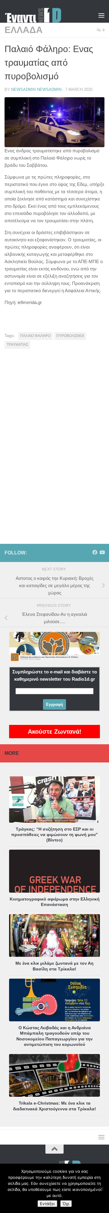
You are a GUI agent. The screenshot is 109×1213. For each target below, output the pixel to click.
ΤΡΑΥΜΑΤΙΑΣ (17, 344)
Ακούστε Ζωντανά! (54, 731)
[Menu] (101, 15)
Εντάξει (47, 1203)
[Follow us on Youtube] (102, 552)
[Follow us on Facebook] (94, 552)
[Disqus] (54, 437)
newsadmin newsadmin (36, 89)
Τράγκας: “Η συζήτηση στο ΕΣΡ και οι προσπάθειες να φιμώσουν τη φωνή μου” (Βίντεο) (54, 834)
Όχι (66, 1203)
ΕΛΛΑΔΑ (24, 30)
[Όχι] (101, 1188)
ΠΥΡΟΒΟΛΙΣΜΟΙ (70, 336)
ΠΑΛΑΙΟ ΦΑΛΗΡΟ (35, 336)
